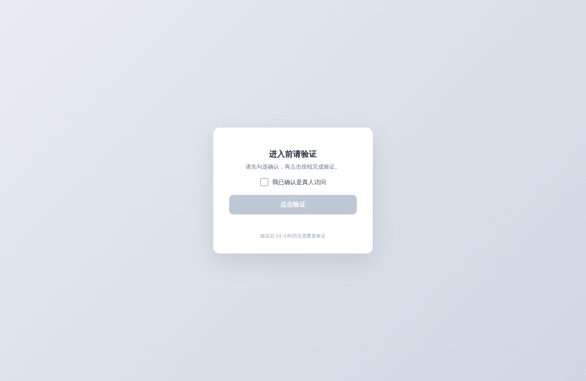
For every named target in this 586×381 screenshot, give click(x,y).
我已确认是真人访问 (299, 182)
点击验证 (293, 204)
